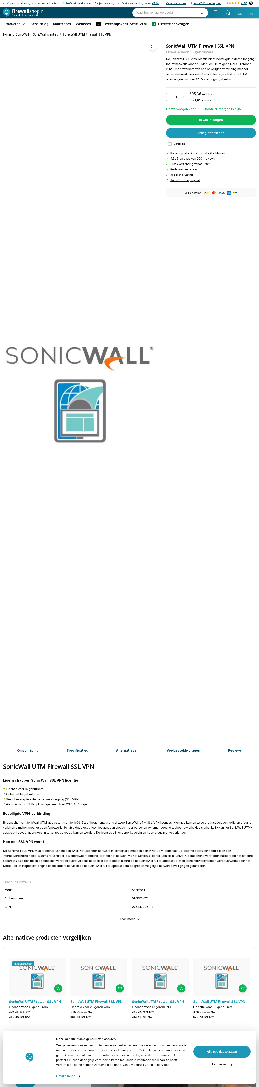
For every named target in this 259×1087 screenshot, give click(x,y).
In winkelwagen (211, 120)
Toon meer (127, 919)
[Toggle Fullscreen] (153, 47)
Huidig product (23, 963)
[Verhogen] (183, 97)
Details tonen (65, 1076)
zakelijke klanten (214, 153)
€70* (155, 3)
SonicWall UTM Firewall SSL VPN (86, 34)
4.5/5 (244, 3)
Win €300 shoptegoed (207, 3)
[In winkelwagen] (58, 988)
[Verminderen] (169, 97)
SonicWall (22, 34)
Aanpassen (219, 1064)
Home (7, 34)
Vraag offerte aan (210, 133)
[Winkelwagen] (251, 12)
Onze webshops (176, 3)
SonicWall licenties (45, 34)
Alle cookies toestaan (222, 1051)
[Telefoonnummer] (215, 12)
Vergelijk (179, 143)
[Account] (240, 12)
